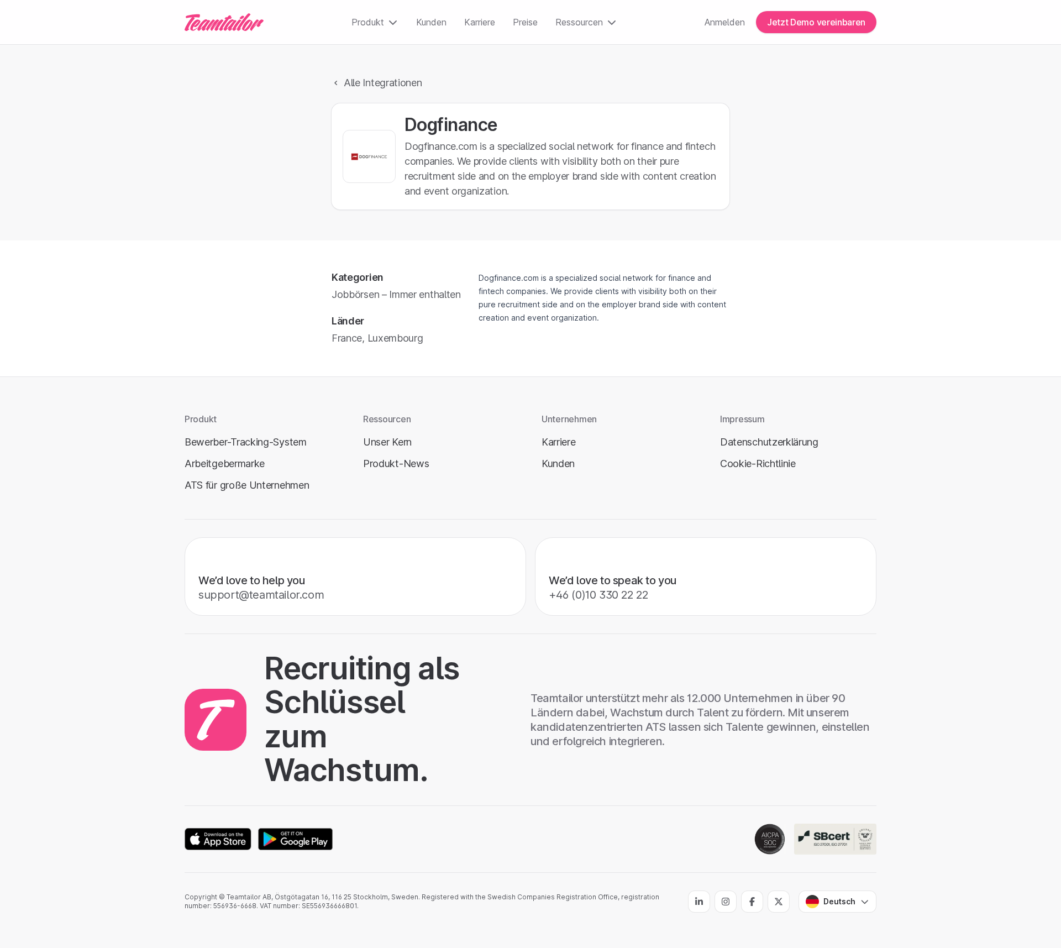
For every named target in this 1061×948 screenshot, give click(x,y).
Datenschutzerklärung (769, 442)
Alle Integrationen (383, 82)
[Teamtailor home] (224, 22)
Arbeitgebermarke (225, 463)
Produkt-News (396, 463)
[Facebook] (752, 902)
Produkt (367, 22)
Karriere (479, 22)
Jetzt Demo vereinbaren (816, 22)
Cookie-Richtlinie (758, 463)
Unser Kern (387, 442)
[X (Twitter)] (779, 902)
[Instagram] (726, 902)
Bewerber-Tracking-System (246, 442)
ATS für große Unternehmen (247, 485)
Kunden (431, 22)
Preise (525, 22)
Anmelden (725, 22)
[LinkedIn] (699, 902)
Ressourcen (579, 22)
